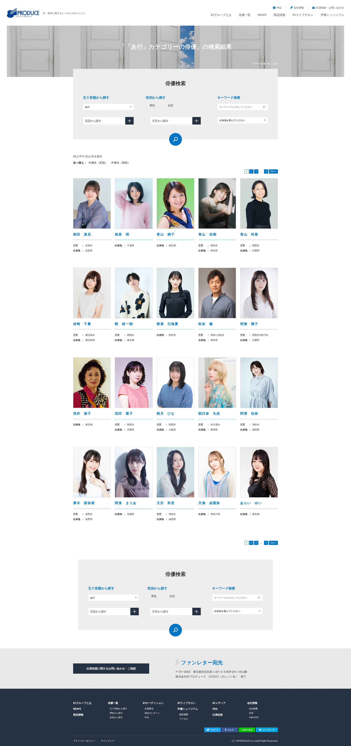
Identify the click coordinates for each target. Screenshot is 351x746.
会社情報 (299, 7)
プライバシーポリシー (84, 740)
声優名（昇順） (98, 162)
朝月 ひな (166, 413)
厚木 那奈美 (84, 503)
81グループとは (221, 15)
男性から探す (116, 713)
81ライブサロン (303, 15)
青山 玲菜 (249, 234)
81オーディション (153, 702)
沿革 (251, 713)
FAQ (279, 7)
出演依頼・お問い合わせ (330, 7)
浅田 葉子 (124, 413)
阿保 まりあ (126, 503)
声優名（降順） (120, 162)
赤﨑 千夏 (82, 324)
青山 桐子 (166, 234)
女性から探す (116, 717)
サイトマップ (107, 740)
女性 (170, 105)
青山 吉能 (207, 234)
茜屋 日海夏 (167, 324)
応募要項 (149, 708)
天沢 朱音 (166, 503)
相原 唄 (122, 234)
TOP (255, 63)
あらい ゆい (251, 503)
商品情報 (279, 15)
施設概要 (183, 714)
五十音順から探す (118, 708)
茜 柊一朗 (124, 324)
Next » (273, 171)
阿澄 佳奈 (249, 413)
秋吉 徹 (205, 324)
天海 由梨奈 (209, 503)
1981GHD (254, 717)
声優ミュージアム (332, 15)
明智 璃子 (249, 324)
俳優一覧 (244, 15)
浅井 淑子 (82, 413)
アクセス (183, 718)
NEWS (262, 15)
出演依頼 (217, 714)
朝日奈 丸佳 (209, 413)
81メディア (219, 702)
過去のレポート (152, 713)
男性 (152, 105)
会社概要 (253, 708)
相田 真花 (82, 234)
